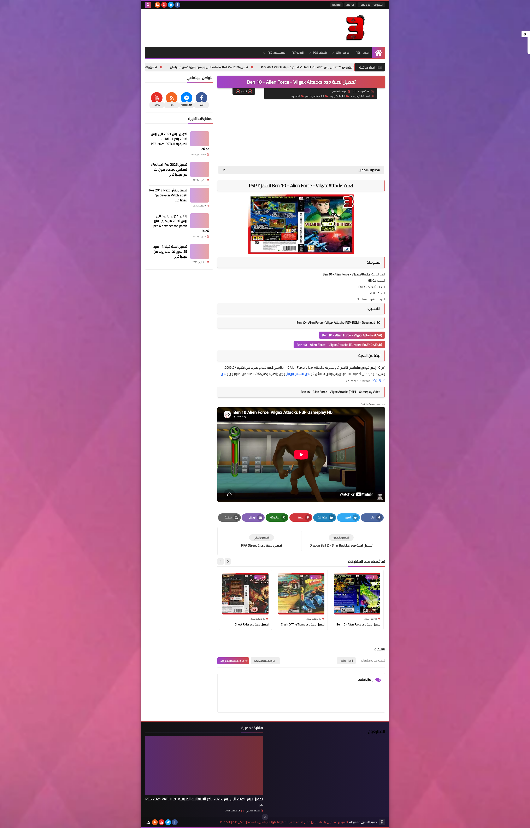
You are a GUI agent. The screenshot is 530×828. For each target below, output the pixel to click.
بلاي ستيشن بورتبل (298, 374)
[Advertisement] (301, 133)
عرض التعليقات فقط (264, 660)
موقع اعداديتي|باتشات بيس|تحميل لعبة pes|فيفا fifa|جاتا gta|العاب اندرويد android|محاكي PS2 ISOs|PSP (282, 822)
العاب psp (295, 96)
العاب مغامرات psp (314, 96)
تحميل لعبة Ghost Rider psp (252, 624)
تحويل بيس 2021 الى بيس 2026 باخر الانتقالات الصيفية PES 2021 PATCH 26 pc (180, 141)
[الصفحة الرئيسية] (378, 52)
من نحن (350, 4)
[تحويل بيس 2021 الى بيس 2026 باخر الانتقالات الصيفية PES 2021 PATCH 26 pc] (199, 138)
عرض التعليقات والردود (232, 660)
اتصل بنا (336, 4)
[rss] (157, 5)
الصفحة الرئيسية (361, 96)
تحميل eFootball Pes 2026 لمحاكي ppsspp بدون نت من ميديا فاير (264, 67)
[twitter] (171, 5)
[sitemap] (148, 822)
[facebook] (177, 5)
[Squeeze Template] (382, 822)
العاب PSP (298, 52)
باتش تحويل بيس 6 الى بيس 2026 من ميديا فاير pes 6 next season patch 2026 (181, 223)
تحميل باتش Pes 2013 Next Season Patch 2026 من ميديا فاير (175, 67)
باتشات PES (320, 52)
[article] (261, 541)
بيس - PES (362, 52)
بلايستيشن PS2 (276, 52)
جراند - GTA (342, 52)
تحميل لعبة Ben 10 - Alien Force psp (358, 624)
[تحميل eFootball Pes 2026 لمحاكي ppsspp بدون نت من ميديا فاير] (199, 169)
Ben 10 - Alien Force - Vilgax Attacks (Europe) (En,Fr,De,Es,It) (339, 345)
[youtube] (164, 5)
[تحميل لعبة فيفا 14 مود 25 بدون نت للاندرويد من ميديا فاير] (199, 251)
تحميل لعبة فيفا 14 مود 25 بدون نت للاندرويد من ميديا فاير (170, 251)
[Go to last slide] (228, 561)
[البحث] (148, 5)
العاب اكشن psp (338, 96)
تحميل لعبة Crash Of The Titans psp (302, 624)
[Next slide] (220, 561)
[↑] (265, 817)
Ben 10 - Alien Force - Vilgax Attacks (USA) (352, 335)
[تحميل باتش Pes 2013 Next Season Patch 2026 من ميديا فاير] (199, 195)
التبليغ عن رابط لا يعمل (371, 4)
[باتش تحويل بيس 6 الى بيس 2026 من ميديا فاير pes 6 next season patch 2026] (199, 220)
